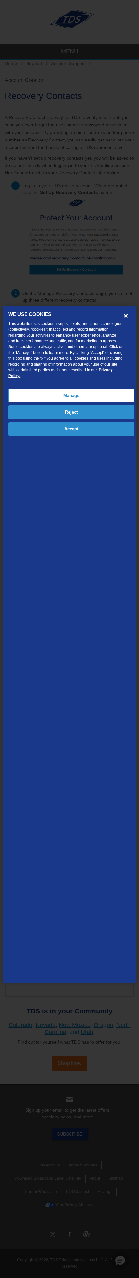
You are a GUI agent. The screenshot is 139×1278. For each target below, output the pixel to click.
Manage (71, 395)
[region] (69, 644)
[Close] (126, 316)
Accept (71, 428)
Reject (71, 412)
